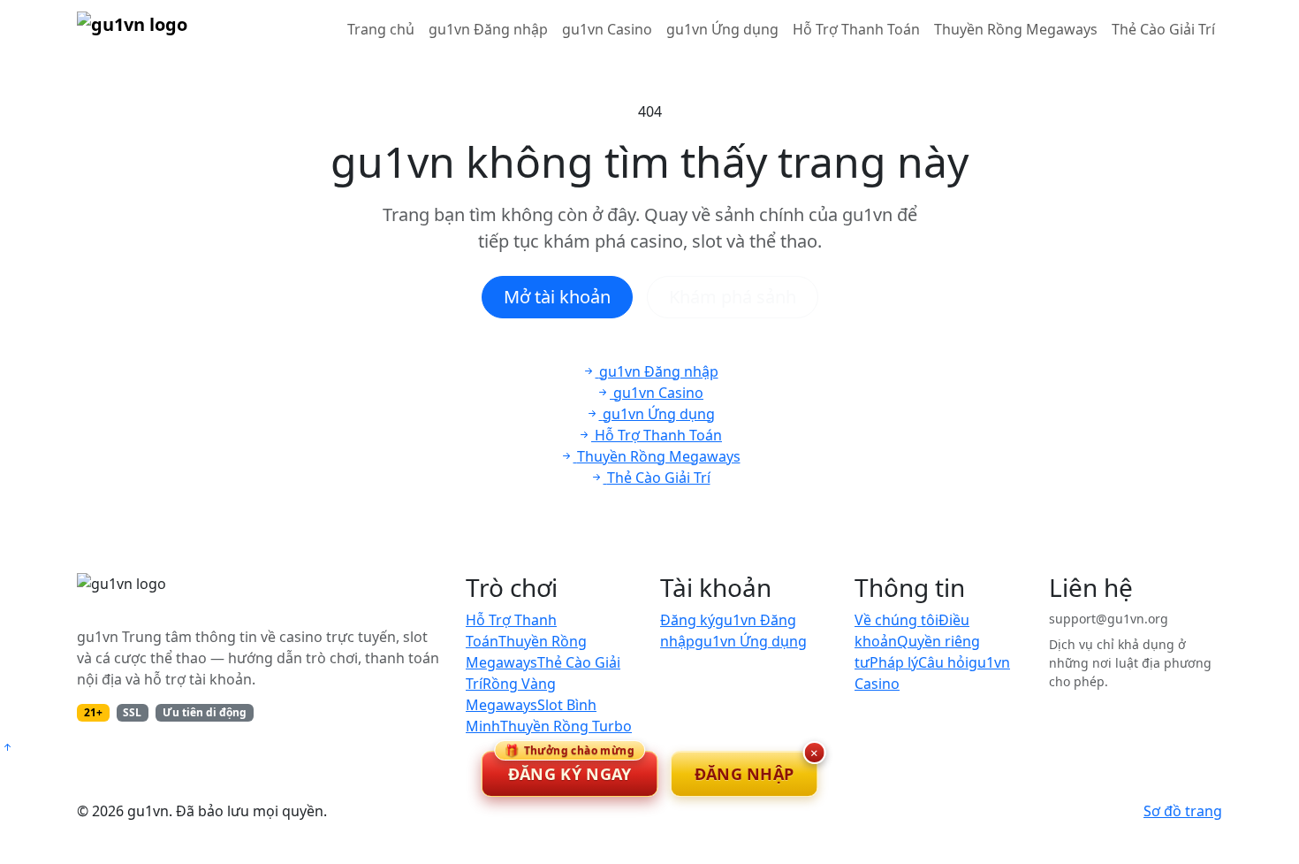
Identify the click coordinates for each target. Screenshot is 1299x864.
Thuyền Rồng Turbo (566, 726)
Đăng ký (687, 620)
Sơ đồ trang (1182, 811)
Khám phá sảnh (732, 297)
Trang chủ (380, 29)
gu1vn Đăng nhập (488, 29)
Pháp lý (894, 662)
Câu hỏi (943, 662)
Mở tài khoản (557, 297)
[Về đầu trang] (7, 747)
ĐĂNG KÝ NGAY (569, 767)
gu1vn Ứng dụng (722, 29)
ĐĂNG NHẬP (744, 773)
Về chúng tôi (896, 620)
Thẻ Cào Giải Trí (1163, 29)
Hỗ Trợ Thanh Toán (856, 29)
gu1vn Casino (607, 29)
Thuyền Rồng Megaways (1016, 29)
